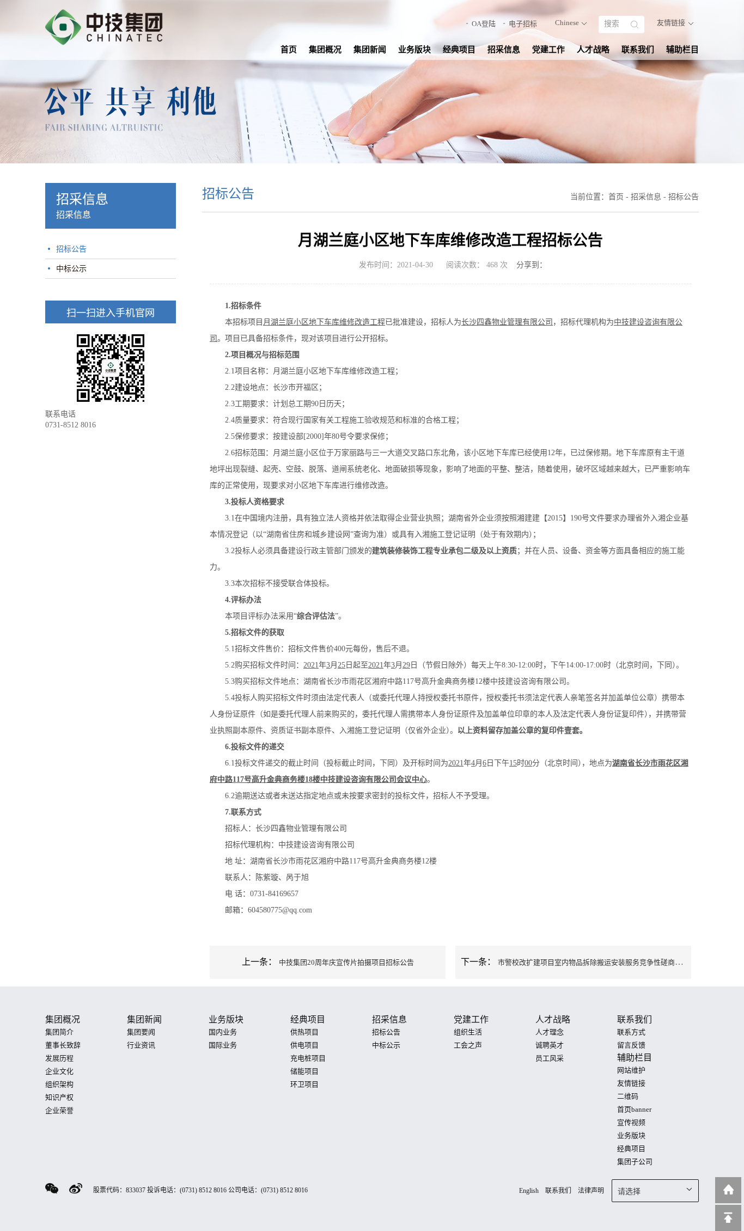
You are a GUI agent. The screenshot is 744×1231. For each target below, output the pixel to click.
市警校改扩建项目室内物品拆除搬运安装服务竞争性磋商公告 (593, 962)
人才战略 (593, 49)
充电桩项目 (308, 1058)
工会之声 (468, 1045)
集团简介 (59, 1032)
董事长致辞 (63, 1045)
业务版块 (414, 49)
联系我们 (637, 49)
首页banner (634, 1109)
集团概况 (325, 49)
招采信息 (503, 49)
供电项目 (304, 1045)
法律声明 (591, 1191)
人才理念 (549, 1032)
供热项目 (304, 1032)
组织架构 (59, 1084)
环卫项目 (304, 1084)
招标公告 (71, 249)
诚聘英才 (549, 1045)
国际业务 (223, 1045)
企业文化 (59, 1071)
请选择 (629, 1191)
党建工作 (548, 49)
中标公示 (71, 269)
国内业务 (223, 1032)
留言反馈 (631, 1045)
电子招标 (523, 24)
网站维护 (631, 1070)
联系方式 (631, 1032)
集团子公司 (634, 1161)
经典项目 (459, 49)
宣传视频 (631, 1122)
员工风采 (549, 1058)
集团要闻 (141, 1032)
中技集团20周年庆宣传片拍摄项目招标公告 (346, 962)
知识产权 (59, 1097)
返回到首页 (728, 1190)
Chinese (567, 23)
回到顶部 (728, 1218)
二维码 (627, 1096)
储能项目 (304, 1071)
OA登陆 (484, 24)
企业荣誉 (59, 1110)
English (529, 1191)
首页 (288, 49)
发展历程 (59, 1058)
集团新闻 (369, 49)
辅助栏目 (682, 49)
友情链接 (671, 23)
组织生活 (468, 1032)
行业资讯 (141, 1045)
